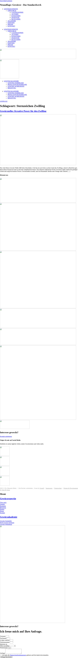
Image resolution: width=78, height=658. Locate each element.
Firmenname (4, 648)
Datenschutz (58, 488)
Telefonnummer (5, 642)
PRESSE (10, 24)
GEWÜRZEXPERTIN (11, 9)
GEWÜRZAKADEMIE (11, 81)
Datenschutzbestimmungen (18, 655)
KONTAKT (11, 26)
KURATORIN (15, 16)
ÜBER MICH (12, 10)
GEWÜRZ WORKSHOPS (16, 86)
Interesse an (3, 644)
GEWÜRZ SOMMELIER (16, 83)
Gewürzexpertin (8, 498)
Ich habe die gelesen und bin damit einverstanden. (25, 655)
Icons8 (42, 488)
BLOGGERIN (15, 19)
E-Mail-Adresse (5, 640)
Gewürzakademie (8, 517)
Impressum (49, 488)
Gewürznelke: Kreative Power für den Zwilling (23, 111)
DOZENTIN (15, 17)
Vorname (3, 636)
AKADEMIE (12, 21)
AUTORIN (14, 14)
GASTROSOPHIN (17, 12)
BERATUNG (12, 88)
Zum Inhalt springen (6, 1)
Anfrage (2, 653)
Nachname (3, 638)
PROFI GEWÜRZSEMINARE (17, 84)
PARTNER (11, 22)
